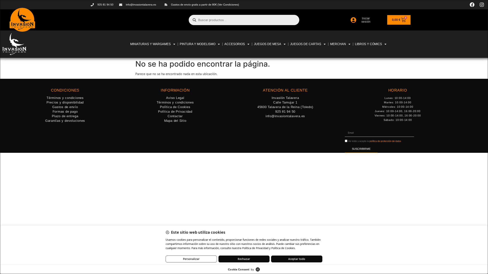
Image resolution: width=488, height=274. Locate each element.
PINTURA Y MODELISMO (197, 44)
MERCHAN (338, 44)
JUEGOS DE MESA (267, 44)
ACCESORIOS (234, 44)
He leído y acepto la (374, 141)
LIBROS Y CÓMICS (368, 44)
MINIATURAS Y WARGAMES (150, 44)
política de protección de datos (385, 141)
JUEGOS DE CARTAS (305, 44)
